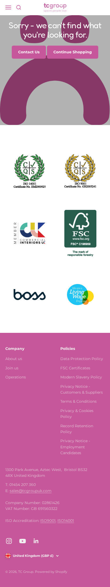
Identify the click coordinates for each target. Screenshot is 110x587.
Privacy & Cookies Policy (76, 413)
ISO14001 (65, 520)
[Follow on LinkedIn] (36, 541)
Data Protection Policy (81, 358)
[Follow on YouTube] (22, 541)
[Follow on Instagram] (9, 541)
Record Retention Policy (76, 429)
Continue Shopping (72, 52)
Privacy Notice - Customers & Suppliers (81, 389)
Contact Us (29, 52)
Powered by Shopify (51, 572)
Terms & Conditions (78, 401)
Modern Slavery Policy (81, 377)
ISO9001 (48, 520)
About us (13, 358)
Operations (15, 377)
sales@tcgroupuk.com (31, 490)
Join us (11, 368)
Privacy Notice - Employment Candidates (75, 446)
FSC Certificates (75, 368)
